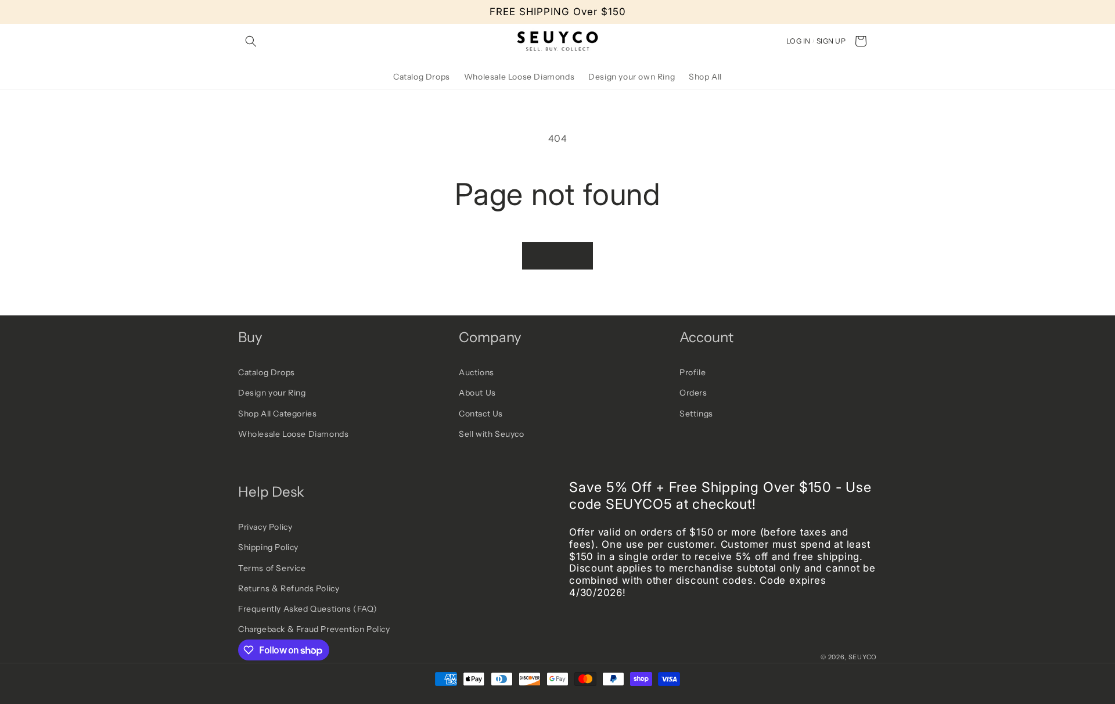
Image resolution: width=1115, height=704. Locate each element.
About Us (477, 392)
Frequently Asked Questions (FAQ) (307, 609)
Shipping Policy (268, 547)
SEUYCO (862, 657)
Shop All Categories (277, 413)
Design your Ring (272, 392)
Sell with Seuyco (491, 434)
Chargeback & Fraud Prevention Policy (314, 629)
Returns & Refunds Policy (288, 588)
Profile (692, 372)
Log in (798, 41)
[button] (251, 41)
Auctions (476, 372)
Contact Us (481, 413)
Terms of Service (272, 568)
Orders (693, 392)
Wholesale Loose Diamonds (293, 434)
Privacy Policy (265, 527)
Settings (696, 413)
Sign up (831, 41)
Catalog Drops (266, 372)
